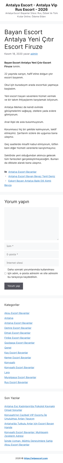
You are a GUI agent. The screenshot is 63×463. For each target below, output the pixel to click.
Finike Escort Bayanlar (17, 337)
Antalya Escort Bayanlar (22, 171)
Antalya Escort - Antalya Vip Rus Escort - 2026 (31, 7)
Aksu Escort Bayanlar (16, 313)
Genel (7, 347)
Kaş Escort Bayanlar (16, 352)
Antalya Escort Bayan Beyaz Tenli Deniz (31, 176)
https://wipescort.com (36, 458)
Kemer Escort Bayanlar (17, 357)
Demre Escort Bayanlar (17, 327)
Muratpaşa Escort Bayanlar (20, 377)
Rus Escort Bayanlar (16, 382)
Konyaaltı (9, 362)
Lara (7, 372)
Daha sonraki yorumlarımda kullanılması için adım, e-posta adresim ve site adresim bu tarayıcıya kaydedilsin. (33, 273)
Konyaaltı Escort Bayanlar (19, 367)
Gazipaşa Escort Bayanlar (19, 342)
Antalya (8, 318)
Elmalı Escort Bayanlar (17, 332)
